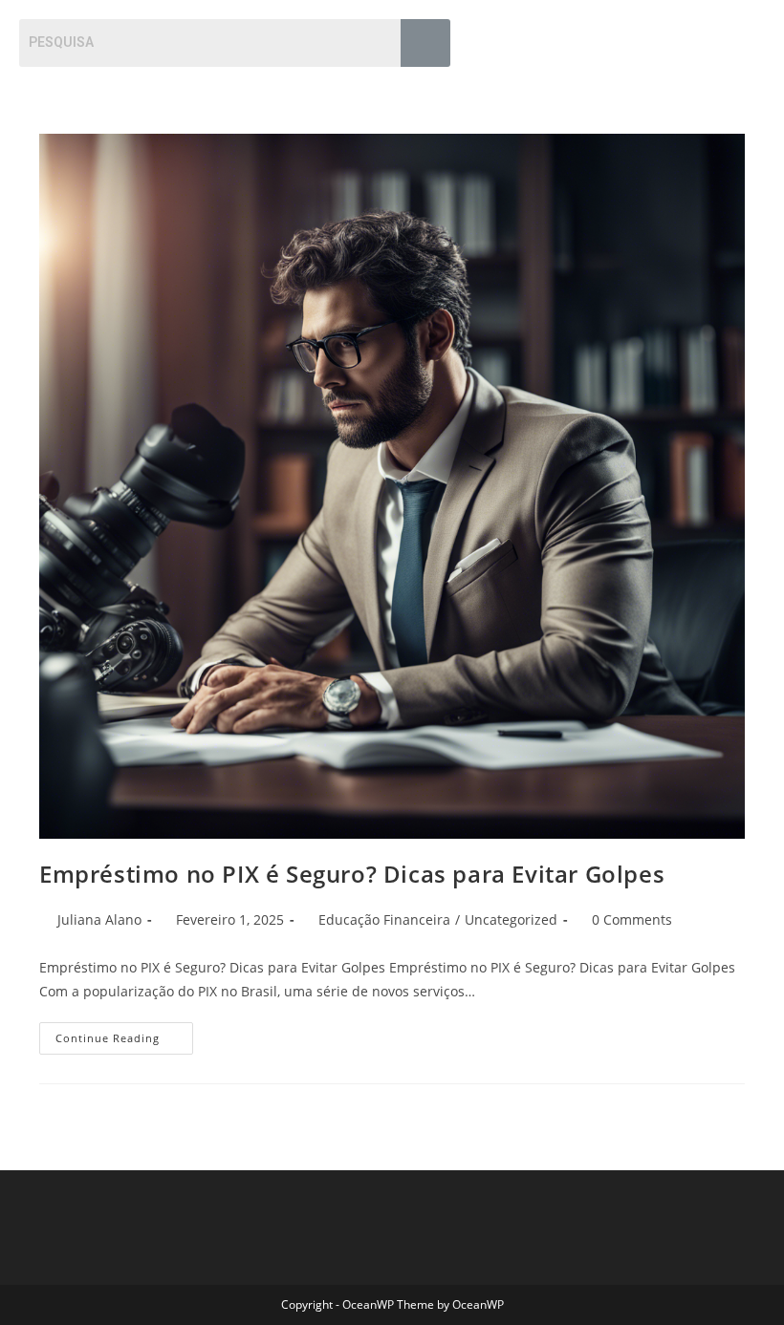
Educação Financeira (384, 919)
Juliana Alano (99, 919)
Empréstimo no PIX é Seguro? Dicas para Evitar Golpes (351, 873)
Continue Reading (124, 1033)
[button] (749, 37)
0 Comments (632, 919)
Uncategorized (511, 919)
